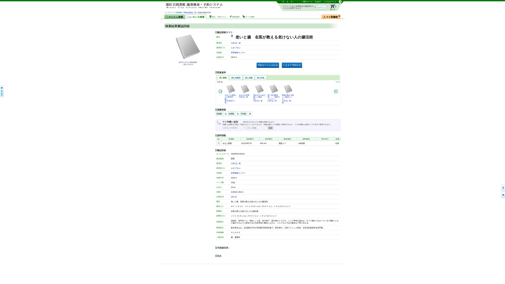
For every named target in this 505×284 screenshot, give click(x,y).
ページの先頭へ (503, 187)
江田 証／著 (236, 43)
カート (333, 7)
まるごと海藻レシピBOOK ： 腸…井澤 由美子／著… (231, 99)
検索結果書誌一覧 (190, 12)
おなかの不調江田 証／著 (244, 96)
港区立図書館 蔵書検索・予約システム (192, 5)
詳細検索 (179, 12)
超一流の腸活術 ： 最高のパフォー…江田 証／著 (274, 98)
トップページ (169, 12)
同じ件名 (260, 78)
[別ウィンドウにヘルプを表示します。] (340, 1)
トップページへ (503, 195)
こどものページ (329, 2)
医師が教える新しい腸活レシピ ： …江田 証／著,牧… (288, 99)
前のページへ (2, 91)
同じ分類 (248, 78)
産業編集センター (238, 52)
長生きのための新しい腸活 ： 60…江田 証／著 (260, 98)
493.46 (234, 197)
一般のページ (307, 2)
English (318, 2)
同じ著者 (223, 78)
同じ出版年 (236, 78)
